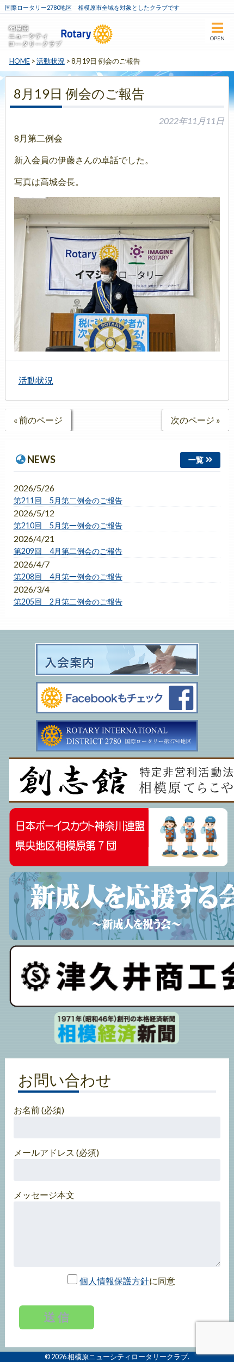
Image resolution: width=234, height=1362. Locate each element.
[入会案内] (117, 660)
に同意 (127, 1280)
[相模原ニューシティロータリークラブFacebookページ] (117, 698)
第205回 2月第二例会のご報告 (68, 601)
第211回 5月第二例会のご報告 (68, 500)
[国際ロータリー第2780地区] (117, 736)
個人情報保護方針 (114, 1280)
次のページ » (195, 420)
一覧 (196, 459)
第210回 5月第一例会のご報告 (68, 525)
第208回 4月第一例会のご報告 (68, 576)
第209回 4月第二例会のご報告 (68, 551)
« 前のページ (38, 420)
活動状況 (36, 380)
